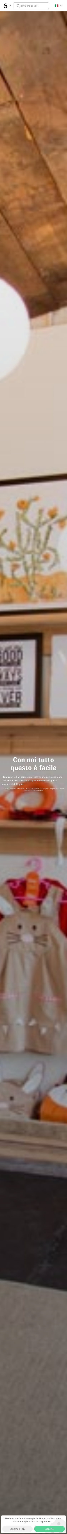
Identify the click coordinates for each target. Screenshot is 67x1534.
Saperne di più (17, 1528)
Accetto (49, 1528)
